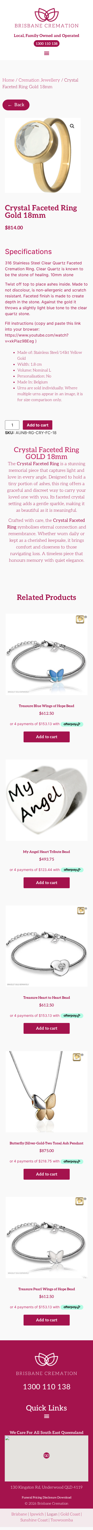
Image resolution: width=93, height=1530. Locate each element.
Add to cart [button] (46, 737)
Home (8, 80)
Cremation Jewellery (39, 80)
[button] (46, 53)
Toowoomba (62, 1520)
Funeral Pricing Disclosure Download (46, 1497)
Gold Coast (70, 1514)
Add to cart (37, 425)
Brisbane (19, 1514)
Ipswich (37, 1514)
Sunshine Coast (34, 1520)
